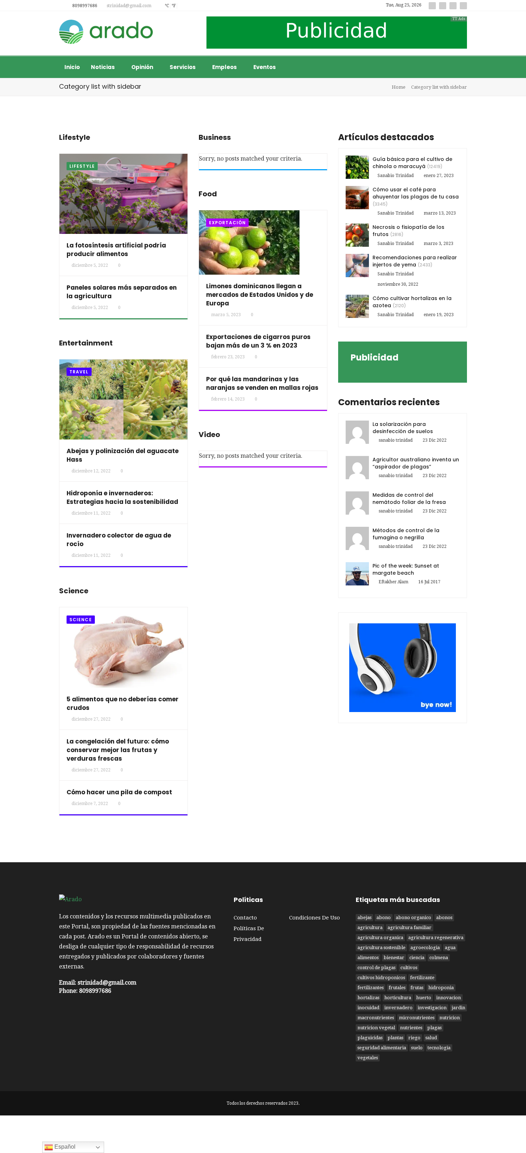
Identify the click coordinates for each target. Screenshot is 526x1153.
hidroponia (441, 987)
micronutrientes (416, 1017)
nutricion (449, 1017)
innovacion (448, 997)
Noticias (103, 67)
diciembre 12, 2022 (91, 471)
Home (398, 87)
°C (167, 5)
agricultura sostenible (381, 947)
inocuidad (368, 1007)
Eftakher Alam (393, 581)
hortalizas (368, 997)
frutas (416, 987)
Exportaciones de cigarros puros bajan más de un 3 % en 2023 (258, 341)
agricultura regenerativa (435, 937)
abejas (364, 917)
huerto (423, 997)
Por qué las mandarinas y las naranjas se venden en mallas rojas (262, 383)
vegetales (367, 1057)
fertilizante (422, 977)
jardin (458, 1007)
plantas (395, 1037)
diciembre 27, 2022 (91, 719)
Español (64, 1147)
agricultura (370, 927)
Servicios (183, 67)
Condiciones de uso (314, 917)
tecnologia (439, 1047)
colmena (438, 957)
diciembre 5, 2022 (90, 265)
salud (431, 1037)
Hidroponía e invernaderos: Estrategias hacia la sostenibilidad (122, 497)
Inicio (72, 67)
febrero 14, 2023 (228, 399)
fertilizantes (370, 987)
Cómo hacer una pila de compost (119, 792)
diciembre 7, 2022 (90, 803)
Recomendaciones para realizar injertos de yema (414, 261)
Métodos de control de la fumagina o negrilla (405, 534)
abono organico (413, 917)
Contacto (245, 917)
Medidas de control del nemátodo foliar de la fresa (409, 498)
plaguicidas (370, 1037)
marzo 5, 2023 (226, 314)
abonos (444, 917)
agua (450, 947)
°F (173, 5)
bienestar (394, 957)
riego (414, 1037)
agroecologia (425, 947)
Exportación (227, 223)
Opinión (142, 67)
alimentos (368, 957)
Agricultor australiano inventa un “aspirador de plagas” (415, 463)
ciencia (416, 957)
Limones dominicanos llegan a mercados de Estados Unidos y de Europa (259, 295)
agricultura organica (380, 937)
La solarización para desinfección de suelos (402, 428)
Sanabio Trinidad (396, 175)
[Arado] (106, 32)
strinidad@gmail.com (128, 5)
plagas (434, 1027)
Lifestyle (82, 166)
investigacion (432, 1007)
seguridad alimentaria (381, 1047)
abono (383, 917)
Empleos (225, 67)
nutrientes (411, 1027)
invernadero (398, 1007)
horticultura (397, 997)
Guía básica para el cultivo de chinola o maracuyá (412, 163)
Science (80, 620)
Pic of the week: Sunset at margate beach (405, 569)
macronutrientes (375, 1017)
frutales (397, 987)
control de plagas (376, 967)
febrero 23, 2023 (228, 356)
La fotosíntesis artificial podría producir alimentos (116, 249)
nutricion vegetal (376, 1027)
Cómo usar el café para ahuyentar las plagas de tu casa (415, 193)
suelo (417, 1047)
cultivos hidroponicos (381, 977)
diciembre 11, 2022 (91, 513)
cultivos (408, 967)
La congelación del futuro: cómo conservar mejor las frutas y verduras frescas (118, 750)
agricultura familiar (410, 927)
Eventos (264, 67)
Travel (79, 372)
